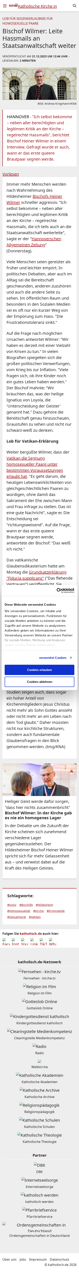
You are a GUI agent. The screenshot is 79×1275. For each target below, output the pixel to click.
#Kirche (38, 911)
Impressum (38, 1259)
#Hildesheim (44, 905)
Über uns (9, 1259)
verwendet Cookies (53, 657)
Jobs (23, 1259)
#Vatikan (35, 917)
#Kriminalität (56, 911)
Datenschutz (59, 1259)
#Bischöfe (26, 905)
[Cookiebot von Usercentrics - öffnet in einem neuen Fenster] (56, 590)
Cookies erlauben (39, 670)
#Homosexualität (18, 911)
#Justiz (11, 905)
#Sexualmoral (16, 917)
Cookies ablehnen (39, 681)
